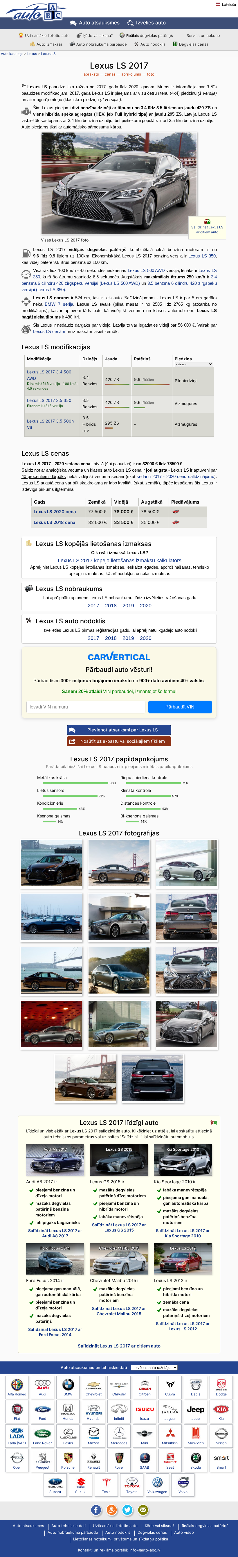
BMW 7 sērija (59, 304)
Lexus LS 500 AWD (146, 270)
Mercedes (119, 1443)
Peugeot (42, 1467)
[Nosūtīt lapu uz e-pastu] (142, 1510)
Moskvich (196, 1443)
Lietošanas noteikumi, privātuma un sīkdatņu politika (120, 1539)
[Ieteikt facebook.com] (95, 1510)
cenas (110, 74)
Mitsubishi (170, 1443)
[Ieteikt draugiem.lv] (111, 1510)
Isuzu (144, 1418)
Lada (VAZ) (17, 1443)
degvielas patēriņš (149, 35)
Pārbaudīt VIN (179, 706)
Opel (17, 1467)
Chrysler (119, 1394)
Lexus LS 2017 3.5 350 (49, 400)
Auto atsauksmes (99, 23)
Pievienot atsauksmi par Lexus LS (122, 730)
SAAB (144, 1467)
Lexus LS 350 (202, 255)
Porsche (68, 1467)
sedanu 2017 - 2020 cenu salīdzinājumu (175, 476)
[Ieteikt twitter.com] (127, 1510)
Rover (119, 1467)
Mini (144, 1443)
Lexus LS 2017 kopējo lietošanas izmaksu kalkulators (119, 560)
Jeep (196, 1418)
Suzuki (80, 1492)
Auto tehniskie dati (68, 1526)
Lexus (32, 53)
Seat (170, 1467)
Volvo (182, 1492)
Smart (221, 1467)
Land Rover (42, 1443)
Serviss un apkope (203, 35)
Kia (221, 1418)
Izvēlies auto (151, 23)
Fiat (17, 1418)
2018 (111, 606)
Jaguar (170, 1418)
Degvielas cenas (193, 44)
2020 (146, 606)
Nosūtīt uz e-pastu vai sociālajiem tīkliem (122, 741)
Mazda (93, 1443)
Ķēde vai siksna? (98, 35)
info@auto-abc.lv (144, 1550)
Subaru (55, 1492)
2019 (128, 606)
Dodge (221, 1394)
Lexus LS (48, 53)
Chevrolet (94, 1394)
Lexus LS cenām (49, 331)
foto (150, 74)
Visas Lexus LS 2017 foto (65, 239)
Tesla (106, 1492)
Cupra (170, 1394)
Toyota (132, 1492)
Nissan (221, 1443)
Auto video (184, 1533)
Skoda (195, 1467)
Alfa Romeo (17, 1394)
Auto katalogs (12, 53)
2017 (93, 606)
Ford (42, 1418)
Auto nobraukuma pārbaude (101, 44)
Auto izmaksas (50, 44)
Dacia (196, 1394)
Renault (93, 1467)
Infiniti (119, 1418)
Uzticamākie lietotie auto (47, 35)
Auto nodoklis (152, 44)
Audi (42, 1394)
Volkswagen (157, 1492)
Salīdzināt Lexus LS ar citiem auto (207, 229)
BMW (68, 1394)
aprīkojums (131, 74)
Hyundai (93, 1418)
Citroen (145, 1394)
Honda (68, 1418)
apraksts (91, 74)
